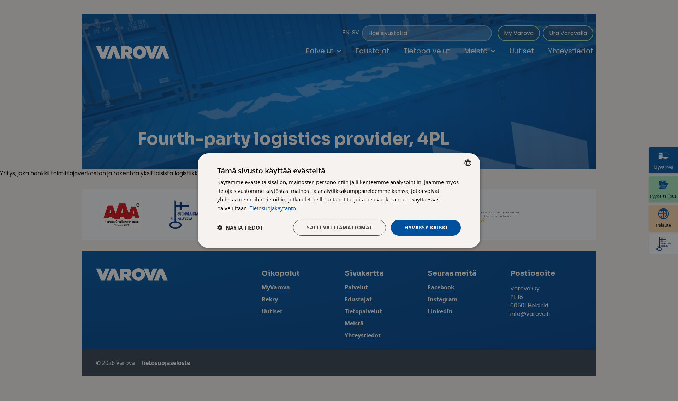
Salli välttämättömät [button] (339, 227)
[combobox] (467, 162)
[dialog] (339, 200)
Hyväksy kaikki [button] (425, 227)
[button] (240, 227)
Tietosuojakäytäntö (273, 208)
